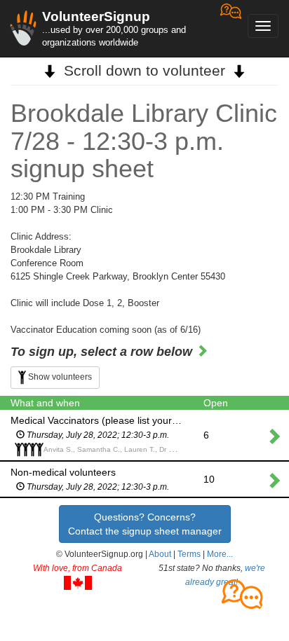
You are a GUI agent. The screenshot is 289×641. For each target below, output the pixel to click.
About (160, 554)
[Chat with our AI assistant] (231, 28)
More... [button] (220, 554)
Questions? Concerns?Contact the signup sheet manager (145, 524)
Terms (189, 554)
